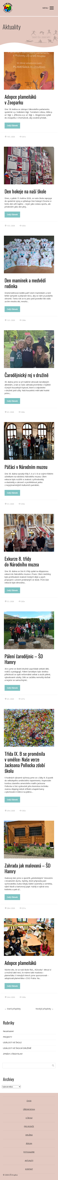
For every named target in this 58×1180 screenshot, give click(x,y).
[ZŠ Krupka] (7, 8)
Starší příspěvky (13, 1008)
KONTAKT (29, 1169)
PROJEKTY (7, 1037)
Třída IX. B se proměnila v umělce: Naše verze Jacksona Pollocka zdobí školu (25, 762)
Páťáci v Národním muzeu (26, 466)
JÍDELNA (29, 1143)
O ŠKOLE (29, 1118)
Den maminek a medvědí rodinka (25, 283)
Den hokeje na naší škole (25, 191)
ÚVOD (29, 1101)
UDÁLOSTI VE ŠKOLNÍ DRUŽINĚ (17, 1048)
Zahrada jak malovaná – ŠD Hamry (27, 868)
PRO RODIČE (29, 1126)
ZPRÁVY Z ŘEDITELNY (13, 1054)
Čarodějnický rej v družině (27, 374)
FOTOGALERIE (29, 1152)
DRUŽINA (29, 1135)
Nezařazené (8, 1031)
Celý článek (12, 125)
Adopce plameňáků (20, 962)
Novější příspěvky (44, 1008)
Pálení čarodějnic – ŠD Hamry (24, 659)
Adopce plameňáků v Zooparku (20, 99)
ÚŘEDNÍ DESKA (29, 1109)
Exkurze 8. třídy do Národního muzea (22, 561)
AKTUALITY (29, 1160)
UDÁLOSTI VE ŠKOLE (12, 1042)
